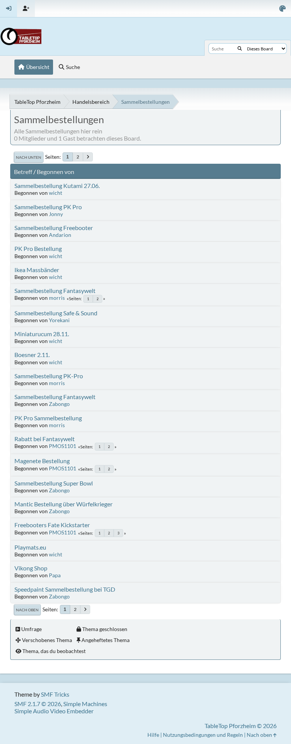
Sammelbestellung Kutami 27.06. (57, 185)
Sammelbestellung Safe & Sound (55, 312)
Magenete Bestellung (42, 460)
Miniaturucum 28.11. (41, 333)
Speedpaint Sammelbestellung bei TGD (64, 589)
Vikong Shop (30, 568)
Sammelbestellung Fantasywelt (54, 290)
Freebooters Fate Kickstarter (52, 524)
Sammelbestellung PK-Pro (48, 375)
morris (57, 297)
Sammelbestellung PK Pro (48, 206)
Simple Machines (85, 703)
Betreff (23, 171)
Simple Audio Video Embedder (54, 710)
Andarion (60, 235)
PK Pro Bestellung (38, 248)
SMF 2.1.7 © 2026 (37, 703)
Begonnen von (55, 171)
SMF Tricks (55, 694)
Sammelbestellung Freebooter (53, 227)
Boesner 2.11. (32, 354)
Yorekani (59, 320)
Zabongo (59, 404)
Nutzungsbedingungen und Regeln (203, 734)
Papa (55, 575)
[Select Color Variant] (282, 8)
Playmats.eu (30, 547)
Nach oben (27, 610)
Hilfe (153, 734)
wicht (55, 193)
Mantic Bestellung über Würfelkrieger (63, 503)
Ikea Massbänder (36, 269)
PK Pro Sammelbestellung (48, 417)
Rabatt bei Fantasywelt (44, 438)
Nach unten (28, 157)
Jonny (56, 214)
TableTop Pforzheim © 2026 (241, 725)
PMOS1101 (62, 446)
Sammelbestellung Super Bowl (53, 483)
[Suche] (240, 48)
